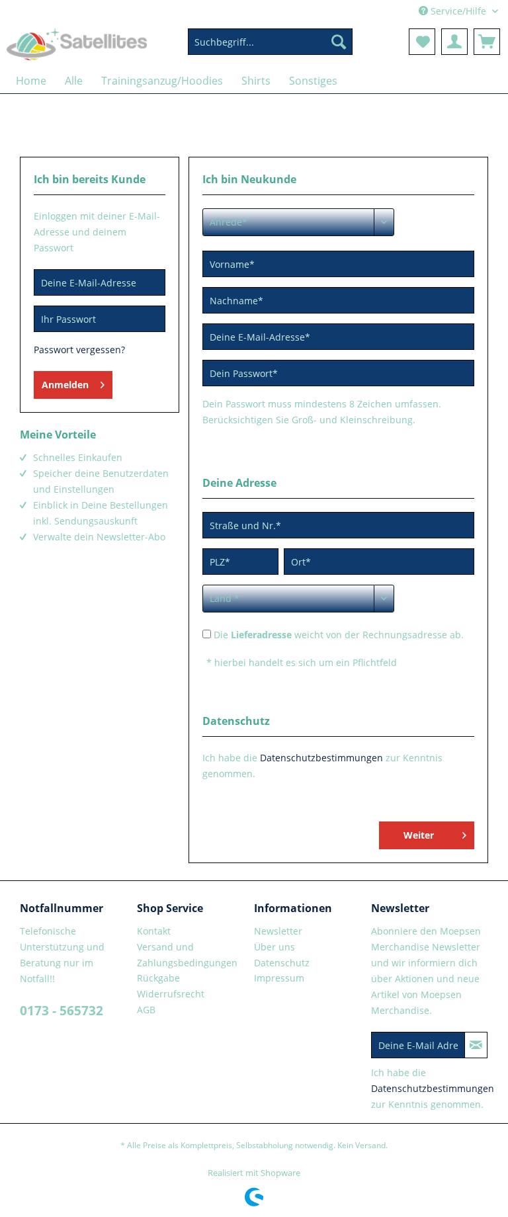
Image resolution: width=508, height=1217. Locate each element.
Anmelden (65, 384)
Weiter (418, 835)
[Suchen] (339, 41)
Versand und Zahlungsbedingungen (187, 955)
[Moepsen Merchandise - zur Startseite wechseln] (77, 45)
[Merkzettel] (422, 41)
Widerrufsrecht (170, 993)
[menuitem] (270, 47)
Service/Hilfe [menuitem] (458, 11)
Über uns (274, 947)
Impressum (279, 978)
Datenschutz (282, 962)
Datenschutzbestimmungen (321, 757)
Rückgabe (158, 978)
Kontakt (154, 931)
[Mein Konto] (454, 41)
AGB (146, 1009)
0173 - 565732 (61, 1010)
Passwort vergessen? (79, 349)
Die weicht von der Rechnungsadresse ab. (339, 634)
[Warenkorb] (487, 41)
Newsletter (278, 931)
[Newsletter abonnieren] (475, 1045)
